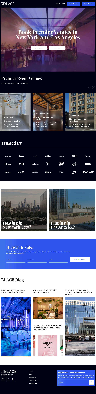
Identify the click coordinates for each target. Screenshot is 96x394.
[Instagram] (3, 379)
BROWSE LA (57, 48)
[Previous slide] (89, 87)
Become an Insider (79, 259)
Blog (63, 4)
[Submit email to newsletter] (91, 382)
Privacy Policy (33, 380)
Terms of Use (33, 383)
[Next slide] (93, 87)
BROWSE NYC (39, 48)
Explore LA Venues (88, 3)
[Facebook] (8, 379)
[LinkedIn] (13, 379)
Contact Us (32, 377)
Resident (4, 374)
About (58, 4)
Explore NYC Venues (73, 3)
